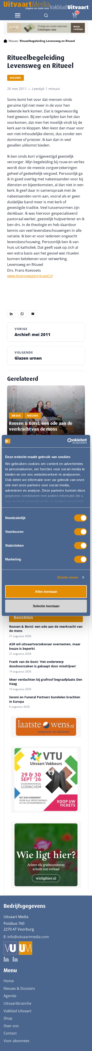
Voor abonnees (16, 1040)
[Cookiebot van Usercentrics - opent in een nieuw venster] (67, 441)
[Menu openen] (17, 15)
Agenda (10, 995)
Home (9, 980)
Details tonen (67, 577)
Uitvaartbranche (17, 1003)
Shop (8, 1018)
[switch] (80, 531)
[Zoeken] (46, 15)
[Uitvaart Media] (46, 5)
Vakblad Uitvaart (17, 1010)
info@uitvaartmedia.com (28, 936)
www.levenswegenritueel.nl (30, 275)
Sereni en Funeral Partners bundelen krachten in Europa (44, 699)
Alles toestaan (46, 591)
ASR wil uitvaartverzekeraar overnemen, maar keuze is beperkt (44, 646)
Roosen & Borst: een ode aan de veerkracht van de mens (40, 426)
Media (16, 416)
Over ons (11, 1025)
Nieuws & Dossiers (19, 988)
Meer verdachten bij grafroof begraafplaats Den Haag (45, 681)
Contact (10, 1033)
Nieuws (13, 41)
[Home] (5, 41)
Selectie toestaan (46, 606)
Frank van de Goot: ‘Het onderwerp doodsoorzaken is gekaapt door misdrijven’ (42, 664)
